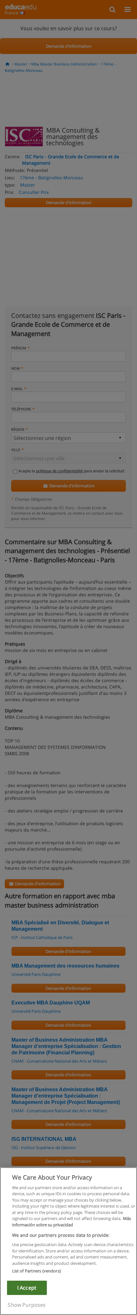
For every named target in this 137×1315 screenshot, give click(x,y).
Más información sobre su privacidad (71, 1222)
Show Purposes (27, 1304)
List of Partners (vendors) (36, 1271)
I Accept (26, 1287)
